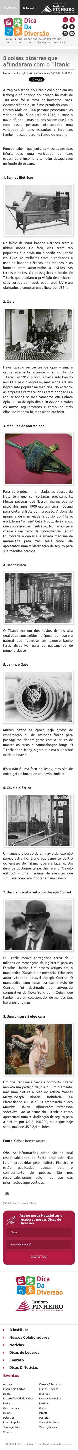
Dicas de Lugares (24, 1352)
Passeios (44, 1417)
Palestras (8, 1417)
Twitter (72, 26)
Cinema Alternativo (50, 1384)
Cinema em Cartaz (14, 1388)
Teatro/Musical (48, 1427)
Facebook (65, 26)
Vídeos (7, 1432)
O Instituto (18, 1330)
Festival (43, 1403)
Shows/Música (12, 1427)
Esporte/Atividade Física (18, 1398)
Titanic (33, 1203)
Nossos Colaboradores (29, 1337)
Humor (7, 1412)
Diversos (44, 1393)
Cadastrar (39, 1256)
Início (9, 39)
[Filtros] (72, 20)
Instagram (65, 33)
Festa (6, 1403)
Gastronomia (11, 1408)
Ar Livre (7, 1384)
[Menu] (65, 20)
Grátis (42, 1408)
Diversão (23, 39)
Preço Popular (11, 1422)
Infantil (43, 1412)
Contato (16, 1360)
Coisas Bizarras (19, 1203)
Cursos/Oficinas (48, 1388)
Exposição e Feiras (50, 1398)
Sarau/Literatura (49, 1422)
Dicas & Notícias (23, 1367)
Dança (7, 1393)
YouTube (72, 33)
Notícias (32, 39)
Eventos (11, 1375)
